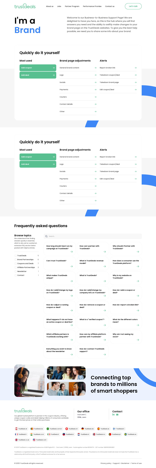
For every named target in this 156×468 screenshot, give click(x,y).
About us (49, 6)
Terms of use (136, 463)
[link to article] (59, 248)
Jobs (59, 6)
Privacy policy (106, 463)
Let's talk (133, 6)
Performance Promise (92, 6)
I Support (115, 463)
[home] (25, 6)
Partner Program (72, 6)
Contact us (109, 6)
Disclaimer (125, 463)
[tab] (38, 156)
